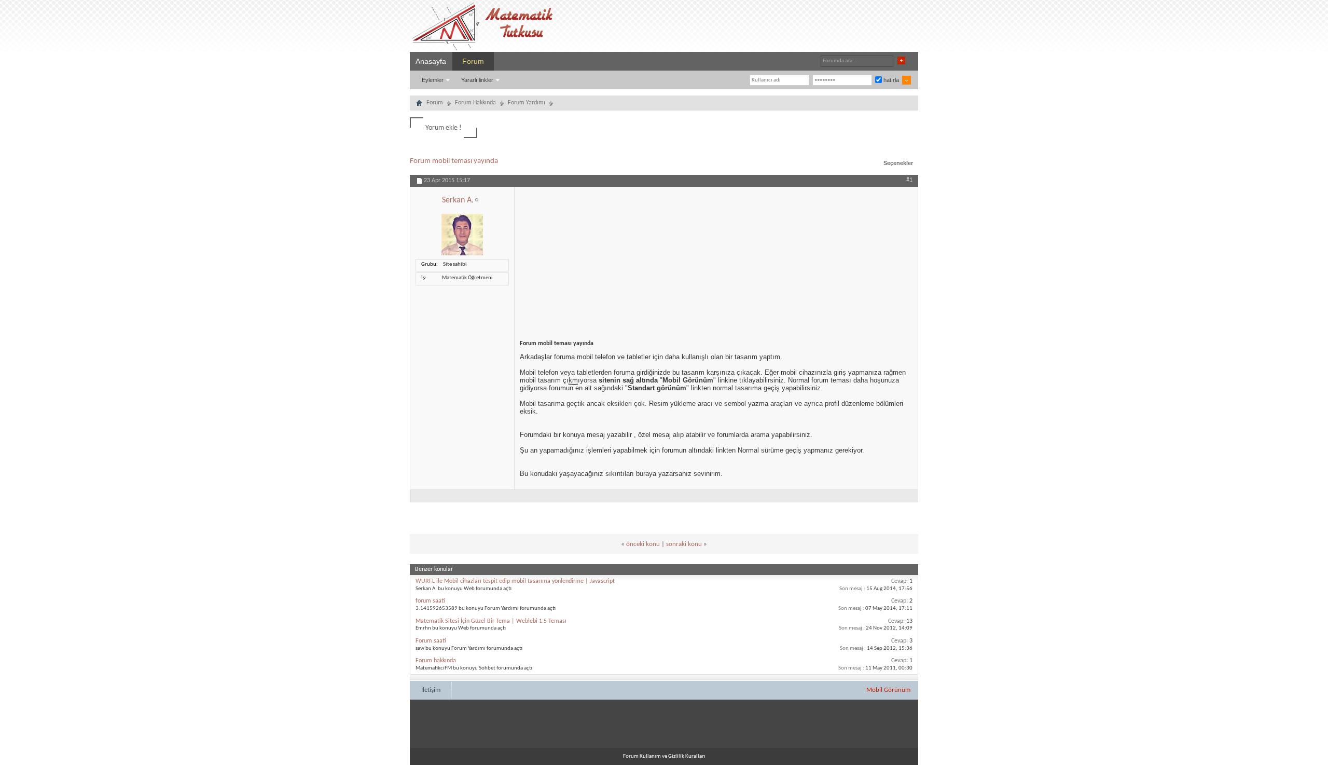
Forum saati (431, 641)
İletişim (430, 690)
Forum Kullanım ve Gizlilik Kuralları (664, 756)
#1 (909, 180)
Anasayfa (431, 61)
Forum (473, 61)
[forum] (419, 104)
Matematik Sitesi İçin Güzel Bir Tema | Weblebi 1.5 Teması (491, 621)
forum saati (430, 601)
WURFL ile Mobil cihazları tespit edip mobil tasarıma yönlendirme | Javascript (515, 581)
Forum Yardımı (526, 103)
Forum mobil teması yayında (454, 161)
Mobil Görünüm (888, 690)
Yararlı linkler (477, 80)
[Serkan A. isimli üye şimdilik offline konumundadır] (462, 254)
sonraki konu (684, 544)
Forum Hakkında (475, 103)
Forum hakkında (436, 661)
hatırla (890, 80)
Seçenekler (898, 163)
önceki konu (643, 544)
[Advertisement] (716, 259)
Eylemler (433, 80)
